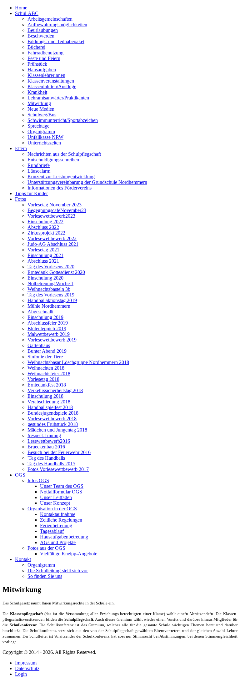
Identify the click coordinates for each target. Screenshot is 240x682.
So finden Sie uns (45, 576)
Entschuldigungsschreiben (53, 159)
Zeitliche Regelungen (61, 520)
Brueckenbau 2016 (46, 446)
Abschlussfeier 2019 (48, 323)
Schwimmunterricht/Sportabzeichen (63, 120)
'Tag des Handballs (46, 458)
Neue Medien (41, 109)
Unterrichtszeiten (44, 142)
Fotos (20, 199)
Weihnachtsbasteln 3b (49, 289)
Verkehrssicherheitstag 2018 (55, 390)
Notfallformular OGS (61, 491)
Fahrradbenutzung (45, 52)
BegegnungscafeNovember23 (57, 210)
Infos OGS (38, 480)
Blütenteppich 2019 (47, 328)
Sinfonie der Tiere (45, 356)
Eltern (21, 148)
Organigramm (41, 131)
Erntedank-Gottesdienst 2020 (56, 272)
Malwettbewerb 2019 (49, 334)
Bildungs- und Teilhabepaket (56, 41)
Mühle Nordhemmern (49, 306)
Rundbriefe (39, 165)
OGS (20, 474)
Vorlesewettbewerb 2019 (52, 339)
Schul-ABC (26, 13)
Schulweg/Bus (42, 114)
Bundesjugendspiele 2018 (53, 413)
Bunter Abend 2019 (47, 351)
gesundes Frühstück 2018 (53, 424)
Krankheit (37, 92)
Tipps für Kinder (31, 193)
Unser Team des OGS (61, 486)
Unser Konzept (55, 503)
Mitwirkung (39, 103)
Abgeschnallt (40, 311)
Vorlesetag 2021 (43, 249)
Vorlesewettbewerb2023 (51, 216)
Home (21, 7)
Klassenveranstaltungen (51, 80)
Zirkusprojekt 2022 (46, 232)
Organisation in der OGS (52, 508)
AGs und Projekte (58, 542)
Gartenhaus (39, 345)
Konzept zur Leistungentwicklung (61, 176)
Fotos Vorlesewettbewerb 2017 (58, 469)
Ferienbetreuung (56, 525)
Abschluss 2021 (43, 261)
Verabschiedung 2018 (49, 401)
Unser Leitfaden (56, 497)
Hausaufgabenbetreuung (64, 536)
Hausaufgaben (42, 69)
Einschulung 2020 (45, 277)
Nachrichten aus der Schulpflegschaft (64, 154)
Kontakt (23, 559)
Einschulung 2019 (45, 317)
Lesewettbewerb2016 (49, 441)
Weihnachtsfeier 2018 (49, 373)
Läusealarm (39, 171)
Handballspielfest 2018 (50, 407)
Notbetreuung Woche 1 (50, 283)
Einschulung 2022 (45, 221)
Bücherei (36, 47)
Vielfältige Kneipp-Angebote (68, 553)
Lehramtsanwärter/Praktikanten (58, 97)
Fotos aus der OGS (46, 548)
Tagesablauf (52, 531)
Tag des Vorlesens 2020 (51, 266)
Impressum (26, 662)
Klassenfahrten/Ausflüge (52, 86)
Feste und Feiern (44, 58)
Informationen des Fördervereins (60, 187)
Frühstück (37, 64)
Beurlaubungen (43, 30)
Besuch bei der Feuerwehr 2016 (59, 452)
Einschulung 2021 (45, 255)
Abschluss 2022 (43, 227)
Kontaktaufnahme (57, 514)
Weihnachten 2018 (46, 368)
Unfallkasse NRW (45, 137)
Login (21, 674)
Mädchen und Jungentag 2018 (57, 429)
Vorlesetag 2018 (43, 379)
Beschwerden (41, 35)
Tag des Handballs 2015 (51, 463)
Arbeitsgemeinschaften (50, 19)
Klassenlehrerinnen (46, 75)
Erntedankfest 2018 (47, 384)
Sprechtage (38, 126)
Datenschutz (27, 668)
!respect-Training (44, 435)
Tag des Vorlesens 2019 (51, 294)
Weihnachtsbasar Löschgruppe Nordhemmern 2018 (78, 362)
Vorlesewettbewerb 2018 (52, 418)
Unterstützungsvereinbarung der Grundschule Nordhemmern (87, 182)
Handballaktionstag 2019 (52, 300)
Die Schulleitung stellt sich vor (58, 570)
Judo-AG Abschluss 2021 (53, 244)
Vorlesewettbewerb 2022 (52, 238)
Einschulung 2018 (45, 396)
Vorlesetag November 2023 (55, 204)
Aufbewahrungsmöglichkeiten (57, 24)
